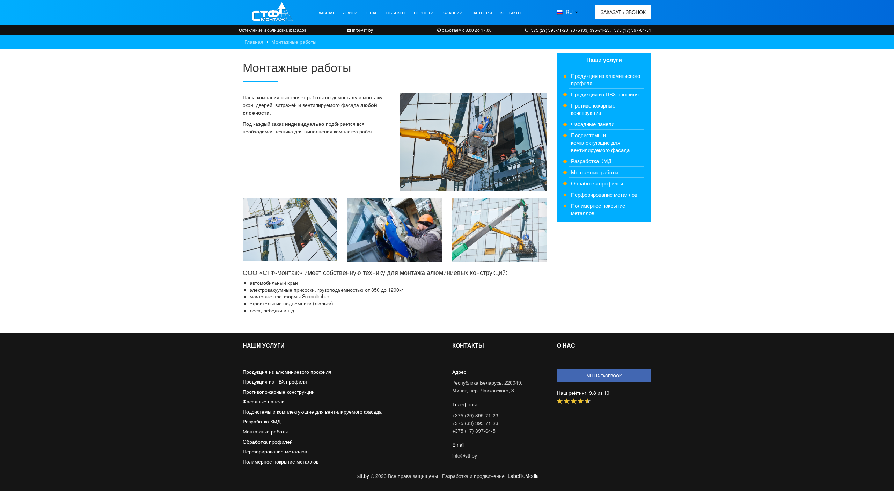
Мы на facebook (604, 375)
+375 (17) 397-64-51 (475, 430)
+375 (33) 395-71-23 (475, 423)
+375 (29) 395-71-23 (475, 415)
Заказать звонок (623, 11)
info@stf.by (464, 455)
